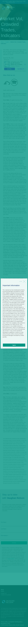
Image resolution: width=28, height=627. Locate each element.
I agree (14, 345)
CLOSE (20, 281)
